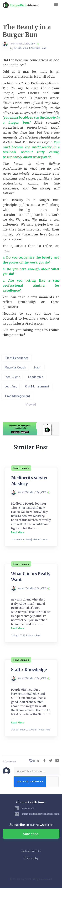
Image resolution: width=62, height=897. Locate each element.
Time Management (17, 396)
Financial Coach (15, 367)
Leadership (35, 377)
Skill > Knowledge (29, 669)
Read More (17, 532)
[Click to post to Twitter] (49, 760)
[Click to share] (44, 760)
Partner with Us (31, 851)
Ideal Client (12, 377)
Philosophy (31, 858)
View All (31, 404)
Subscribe (31, 834)
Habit (38, 367)
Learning (10, 386)
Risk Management (37, 386)
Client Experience (16, 358)
